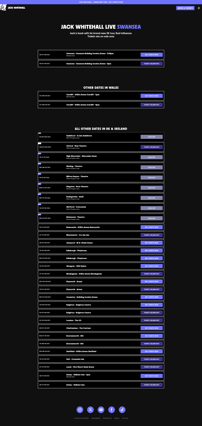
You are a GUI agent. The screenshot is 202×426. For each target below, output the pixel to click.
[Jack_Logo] (13, 5)
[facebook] (111, 409)
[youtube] (101, 409)
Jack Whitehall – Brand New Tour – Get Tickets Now (101, 2)
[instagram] (80, 409)
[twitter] (90, 409)
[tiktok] (122, 409)
